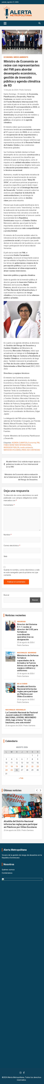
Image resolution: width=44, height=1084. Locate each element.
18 (12, 766)
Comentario (9, 505)
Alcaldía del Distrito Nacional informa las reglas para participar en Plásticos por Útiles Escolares (27, 691)
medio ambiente (26, 447)
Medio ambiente (21, 57)
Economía (8, 57)
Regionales (21, 710)
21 (27, 766)
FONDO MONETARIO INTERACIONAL (17, 445)
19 (17, 766)
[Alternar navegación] (5, 23)
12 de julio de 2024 (11, 90)
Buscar (6, 595)
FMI (38, 443)
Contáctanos (7, 873)
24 (6, 770)
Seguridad (21, 621)
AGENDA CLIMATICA (20, 443)
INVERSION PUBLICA (11, 447)
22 (32, 766)
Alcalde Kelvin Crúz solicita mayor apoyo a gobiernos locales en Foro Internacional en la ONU (23, 464)
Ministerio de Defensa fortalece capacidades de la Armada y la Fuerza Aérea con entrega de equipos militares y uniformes (27, 663)
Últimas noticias (13, 790)
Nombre (7, 535)
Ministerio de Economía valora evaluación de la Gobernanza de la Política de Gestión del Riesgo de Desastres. (21, 477)
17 (6, 766)
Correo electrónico (12, 545)
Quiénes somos (8, 870)
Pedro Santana (25, 90)
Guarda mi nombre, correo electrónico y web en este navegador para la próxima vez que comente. (21, 572)
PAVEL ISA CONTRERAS (31, 450)
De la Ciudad (22, 684)
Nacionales (22, 653)
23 (38, 766)
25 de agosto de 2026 (25, 642)
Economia (32, 443)
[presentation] (37, 790)
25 (12, 770)
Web (5, 556)
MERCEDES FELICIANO (12, 450)
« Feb (21, 778)
